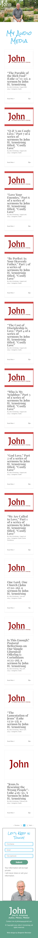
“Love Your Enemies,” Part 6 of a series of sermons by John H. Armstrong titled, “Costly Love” (18, 203)
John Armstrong (13, 87)
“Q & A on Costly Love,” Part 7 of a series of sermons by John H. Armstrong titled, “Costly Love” (19, 139)
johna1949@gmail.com (24, 921)
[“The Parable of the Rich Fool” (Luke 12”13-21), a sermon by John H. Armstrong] (19, 59)
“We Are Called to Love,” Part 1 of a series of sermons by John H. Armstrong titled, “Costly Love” (18, 524)
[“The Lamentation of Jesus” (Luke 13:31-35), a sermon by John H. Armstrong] (19, 698)
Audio (20, 89)
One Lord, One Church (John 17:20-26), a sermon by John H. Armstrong (17, 587)
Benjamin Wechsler (24, 933)
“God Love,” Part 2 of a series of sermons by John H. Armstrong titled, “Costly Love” (18, 462)
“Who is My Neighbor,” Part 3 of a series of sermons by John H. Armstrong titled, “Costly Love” (18, 400)
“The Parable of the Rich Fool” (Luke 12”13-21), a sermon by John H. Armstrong (19, 78)
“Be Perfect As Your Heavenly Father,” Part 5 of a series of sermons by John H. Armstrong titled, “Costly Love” (18, 268)
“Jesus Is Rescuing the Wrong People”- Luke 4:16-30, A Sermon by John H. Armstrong (18, 791)
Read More (10, 98)
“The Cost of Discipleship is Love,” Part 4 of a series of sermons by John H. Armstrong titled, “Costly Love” (18, 335)
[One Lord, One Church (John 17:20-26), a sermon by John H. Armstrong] (19, 568)
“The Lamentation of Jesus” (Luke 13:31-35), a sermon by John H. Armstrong (17, 720)
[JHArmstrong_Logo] (19, 906)
